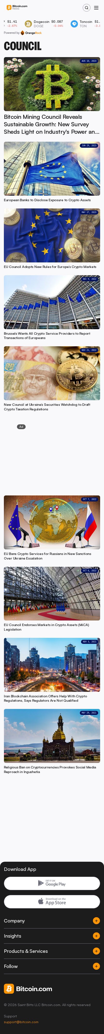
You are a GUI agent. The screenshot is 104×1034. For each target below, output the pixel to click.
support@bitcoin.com (21, 1022)
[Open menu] (96, 8)
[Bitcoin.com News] (17, 8)
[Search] (86, 8)
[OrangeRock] (31, 32)
